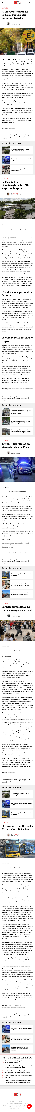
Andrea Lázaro (15, 193)
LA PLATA (14, 553)
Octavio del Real (16, 23)
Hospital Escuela (28, 388)
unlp (7, 390)
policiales (19, 553)
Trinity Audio (17, 229)
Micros (19, 1005)
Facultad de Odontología (17, 388)
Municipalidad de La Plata (8, 1007)
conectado (17, 137)
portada (13, 128)
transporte (22, 1007)
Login (28, 135)
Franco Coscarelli (16, 452)
